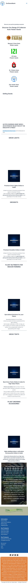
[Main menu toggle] (26, 3)
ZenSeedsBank (10, 3)
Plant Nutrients (4, 534)
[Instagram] (15, 555)
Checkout (3, 544)
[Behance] (17, 555)
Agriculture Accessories (6, 538)
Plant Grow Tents (5, 532)
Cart (2, 546)
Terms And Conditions (6, 522)
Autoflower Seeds (5, 529)
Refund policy (4, 523)
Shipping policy (4, 525)
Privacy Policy (4, 520)
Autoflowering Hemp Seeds (9, 130)
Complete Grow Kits (5, 540)
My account (3, 543)
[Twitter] (13, 555)
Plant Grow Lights (5, 531)
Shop (2, 547)
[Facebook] (10, 555)
